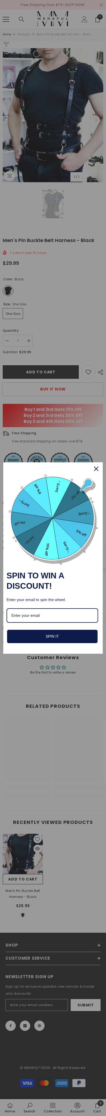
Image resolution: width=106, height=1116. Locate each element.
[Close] (96, 468)
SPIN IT (52, 636)
